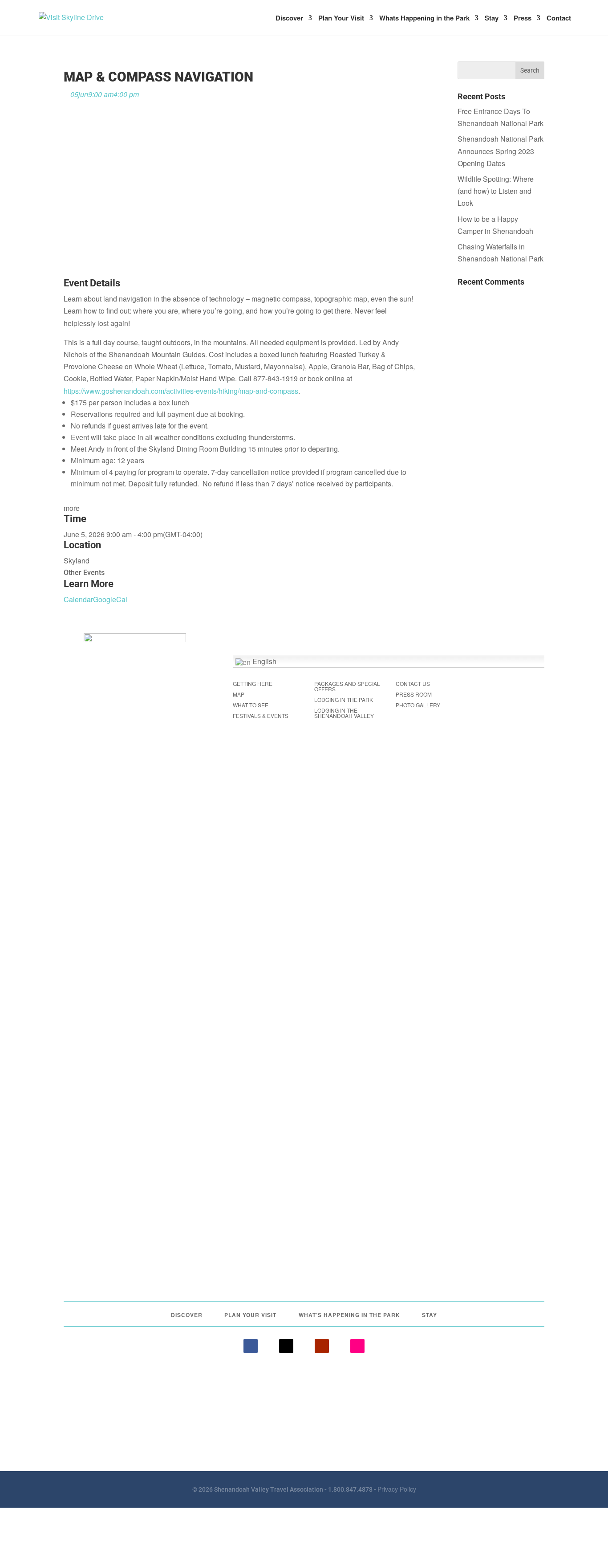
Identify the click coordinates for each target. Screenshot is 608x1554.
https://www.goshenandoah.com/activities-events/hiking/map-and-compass (181, 391)
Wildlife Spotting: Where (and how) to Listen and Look (496, 191)
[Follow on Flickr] (357, 1346)
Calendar (78, 599)
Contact (559, 19)
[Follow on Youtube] (322, 1346)
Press (522, 19)
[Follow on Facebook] (250, 1346)
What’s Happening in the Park (349, 1315)
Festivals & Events (260, 715)
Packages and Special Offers (347, 686)
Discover (289, 19)
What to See (250, 705)
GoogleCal (110, 599)
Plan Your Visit (341, 19)
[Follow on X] (286, 1346)
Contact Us (413, 683)
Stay (492, 19)
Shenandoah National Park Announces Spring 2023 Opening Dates (500, 151)
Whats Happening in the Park (424, 19)
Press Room (414, 694)
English (263, 661)
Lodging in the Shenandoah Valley (344, 712)
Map (238, 694)
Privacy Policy (396, 1489)
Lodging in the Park (343, 699)
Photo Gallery (418, 705)
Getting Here (252, 683)
